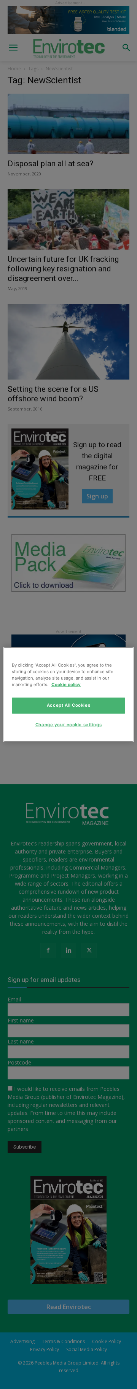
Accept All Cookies (68, 705)
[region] (68, 694)
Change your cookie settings (68, 724)
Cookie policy (66, 684)
